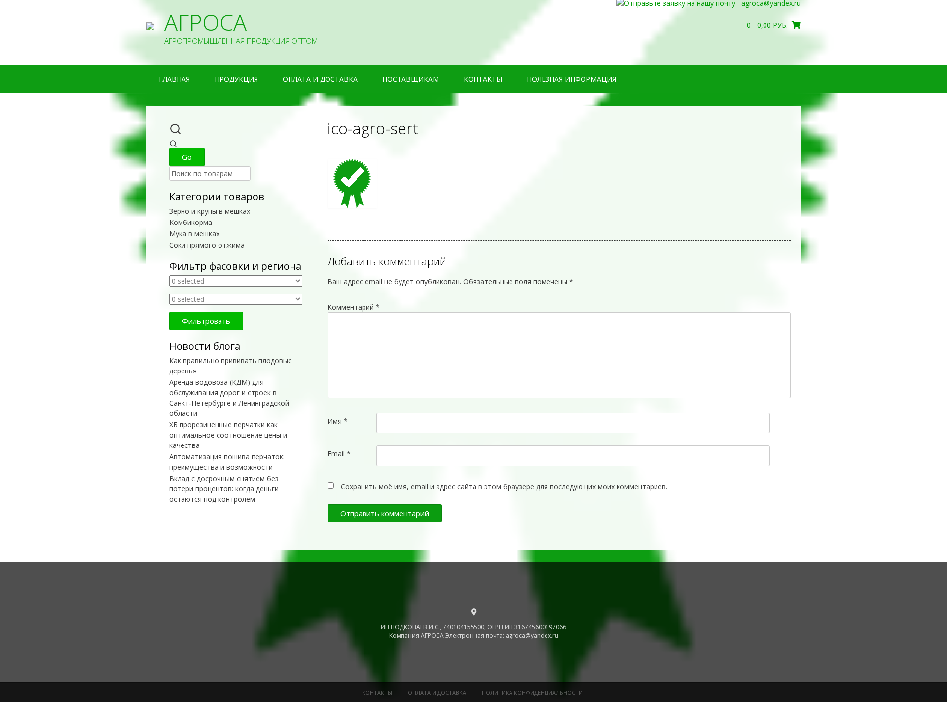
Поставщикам (410, 79)
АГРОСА (205, 22)
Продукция (236, 79)
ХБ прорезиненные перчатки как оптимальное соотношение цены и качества (228, 435)
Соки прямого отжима (207, 245)
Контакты (483, 79)
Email (339, 453)
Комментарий (354, 307)
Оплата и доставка (320, 79)
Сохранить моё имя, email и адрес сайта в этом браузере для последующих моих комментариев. (504, 486)
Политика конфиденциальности (532, 692)
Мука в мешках (194, 233)
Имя (338, 421)
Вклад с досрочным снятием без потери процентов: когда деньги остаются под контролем (224, 489)
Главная (174, 79)
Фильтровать (206, 321)
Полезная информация (571, 79)
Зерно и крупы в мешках (209, 211)
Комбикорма (190, 222)
